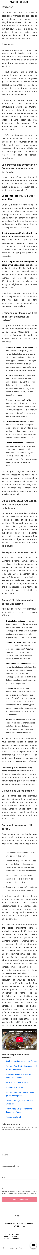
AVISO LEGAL (19, 1216)
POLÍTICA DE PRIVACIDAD (23, 1224)
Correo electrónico (11, 1166)
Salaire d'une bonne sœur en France (21, 1061)
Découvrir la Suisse (11, 1234)
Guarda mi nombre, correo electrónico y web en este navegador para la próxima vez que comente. (19, 1192)
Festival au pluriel (13, 1117)
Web (3, 1177)
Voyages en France (19, 2)
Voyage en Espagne (11, 1238)
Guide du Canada (10, 1236)
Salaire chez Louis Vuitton (17, 1082)
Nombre (5, 1155)
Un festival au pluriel (14, 1087)
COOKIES (8, 1224)
